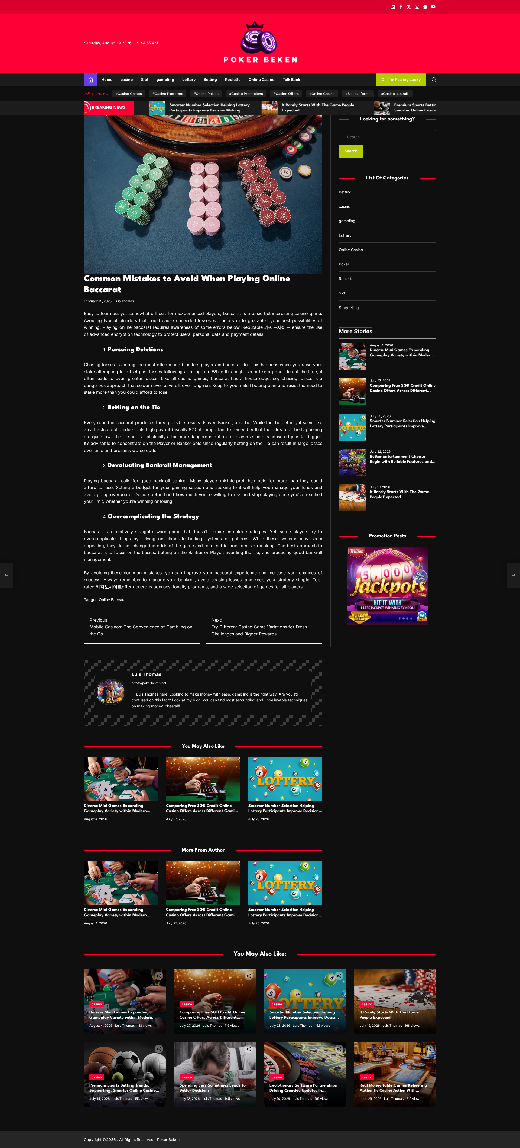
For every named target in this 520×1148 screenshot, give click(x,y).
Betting (210, 79)
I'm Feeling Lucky (404, 79)
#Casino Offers (286, 93)
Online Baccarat (113, 599)
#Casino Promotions (246, 93)
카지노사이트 (277, 327)
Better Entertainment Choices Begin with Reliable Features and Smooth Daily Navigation (401, 462)
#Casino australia (395, 93)
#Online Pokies (206, 93)
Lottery (189, 79)
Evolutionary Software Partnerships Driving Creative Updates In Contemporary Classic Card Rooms (303, 1091)
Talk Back (291, 79)
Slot (144, 79)
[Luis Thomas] (110, 691)
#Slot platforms (357, 93)
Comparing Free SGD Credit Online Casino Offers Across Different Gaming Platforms (202, 811)
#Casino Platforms (167, 93)
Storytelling (349, 307)
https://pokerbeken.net (149, 683)
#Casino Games (128, 93)
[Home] (91, 79)
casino (127, 79)
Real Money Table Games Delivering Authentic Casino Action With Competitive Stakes (393, 1091)
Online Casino (262, 79)
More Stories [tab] (355, 331)
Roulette (232, 79)
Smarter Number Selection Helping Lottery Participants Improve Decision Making (283, 811)
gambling (165, 79)
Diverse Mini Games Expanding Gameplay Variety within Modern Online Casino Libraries (115, 811)
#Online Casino (322, 93)
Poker (344, 264)
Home (107, 79)
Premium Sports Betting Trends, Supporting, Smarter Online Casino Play (122, 1091)
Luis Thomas (124, 301)
